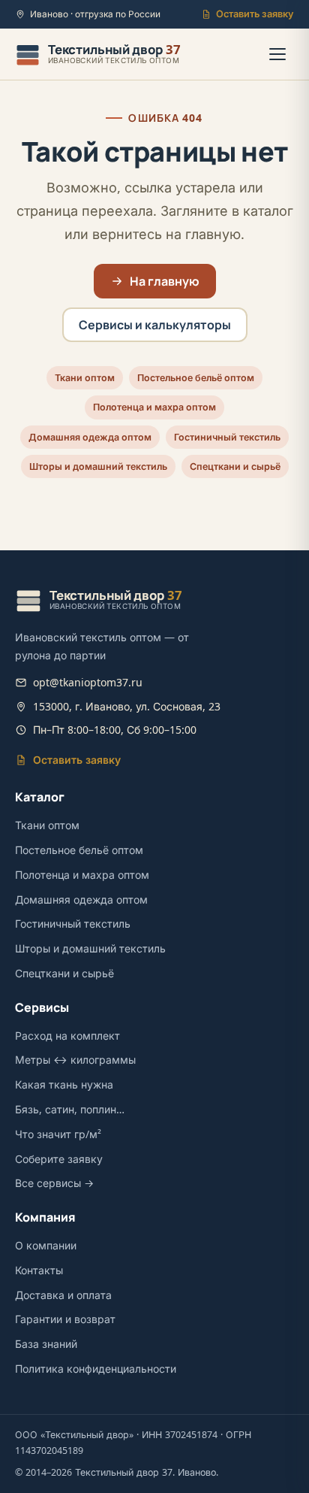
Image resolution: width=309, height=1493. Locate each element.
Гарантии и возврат (65, 1319)
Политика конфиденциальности (95, 1368)
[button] (277, 54)
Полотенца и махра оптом (154, 407)
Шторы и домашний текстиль (98, 466)
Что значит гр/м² (58, 1134)
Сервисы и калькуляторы (155, 324)
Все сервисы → (54, 1183)
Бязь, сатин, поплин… (69, 1109)
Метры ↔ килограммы (75, 1059)
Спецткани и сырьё (235, 466)
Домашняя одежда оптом (90, 437)
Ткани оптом (85, 377)
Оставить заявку (255, 14)
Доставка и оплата (63, 1295)
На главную (165, 281)
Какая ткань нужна (64, 1084)
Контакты (39, 1270)
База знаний (46, 1343)
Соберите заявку (59, 1158)
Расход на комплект (67, 1035)
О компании (45, 1245)
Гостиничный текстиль (227, 437)
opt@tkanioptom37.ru (87, 682)
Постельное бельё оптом (195, 377)
